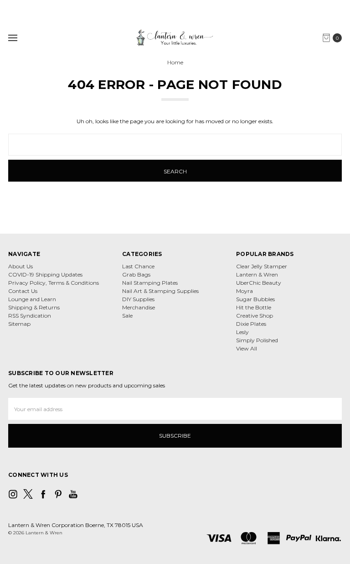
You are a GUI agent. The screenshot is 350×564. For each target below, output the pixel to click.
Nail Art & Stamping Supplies (160, 290)
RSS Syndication (29, 315)
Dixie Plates (251, 323)
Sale (127, 315)
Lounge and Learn (32, 299)
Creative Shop (254, 315)
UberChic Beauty (258, 282)
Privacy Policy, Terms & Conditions (53, 282)
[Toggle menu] (12, 37)
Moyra (244, 290)
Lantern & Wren (257, 274)
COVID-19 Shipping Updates (45, 274)
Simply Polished (257, 340)
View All (246, 348)
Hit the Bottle (253, 307)
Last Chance (138, 266)
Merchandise (138, 307)
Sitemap (19, 323)
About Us (20, 266)
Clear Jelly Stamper (261, 266)
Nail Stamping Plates (150, 282)
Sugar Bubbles (255, 299)
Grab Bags (136, 274)
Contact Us (22, 290)
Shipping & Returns (34, 307)
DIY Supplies (138, 299)
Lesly (242, 332)
